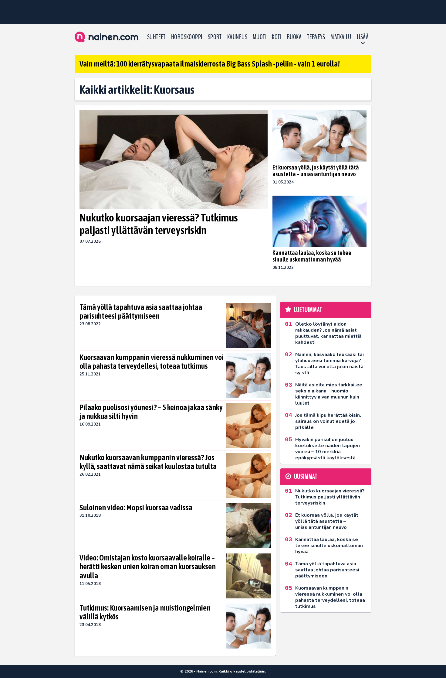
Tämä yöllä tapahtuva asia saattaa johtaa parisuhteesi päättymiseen (140, 312)
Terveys (316, 37)
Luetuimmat (308, 309)
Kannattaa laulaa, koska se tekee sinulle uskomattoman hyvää (311, 256)
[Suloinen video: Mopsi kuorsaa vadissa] (249, 525)
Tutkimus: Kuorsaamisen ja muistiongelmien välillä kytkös (145, 612)
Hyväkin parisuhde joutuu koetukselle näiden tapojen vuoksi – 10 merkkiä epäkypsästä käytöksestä (327, 448)
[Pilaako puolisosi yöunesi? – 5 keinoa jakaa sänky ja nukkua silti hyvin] (248, 425)
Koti (276, 37)
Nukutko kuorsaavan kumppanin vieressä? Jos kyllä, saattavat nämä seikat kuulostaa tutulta (148, 462)
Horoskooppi (186, 37)
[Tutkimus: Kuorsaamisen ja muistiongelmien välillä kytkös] (248, 626)
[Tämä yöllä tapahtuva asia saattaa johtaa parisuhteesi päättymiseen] (248, 325)
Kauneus (237, 37)
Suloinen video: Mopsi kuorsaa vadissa (135, 507)
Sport (215, 37)
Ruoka (294, 37)
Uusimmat (305, 476)
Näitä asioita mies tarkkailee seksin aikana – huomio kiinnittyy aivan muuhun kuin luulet (328, 394)
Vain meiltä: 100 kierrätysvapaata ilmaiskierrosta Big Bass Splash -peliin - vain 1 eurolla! (209, 63)
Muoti (259, 37)
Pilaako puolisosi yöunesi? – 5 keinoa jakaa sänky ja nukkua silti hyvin (151, 412)
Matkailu (340, 37)
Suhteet (156, 37)
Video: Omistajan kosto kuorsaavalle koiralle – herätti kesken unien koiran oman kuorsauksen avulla (147, 566)
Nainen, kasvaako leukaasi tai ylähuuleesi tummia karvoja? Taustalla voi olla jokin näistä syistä (329, 363)
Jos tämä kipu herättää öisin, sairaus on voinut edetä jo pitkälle (328, 421)
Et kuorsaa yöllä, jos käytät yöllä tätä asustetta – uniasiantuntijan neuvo (315, 170)
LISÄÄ (363, 37)
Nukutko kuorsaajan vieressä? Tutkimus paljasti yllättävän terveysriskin (158, 223)
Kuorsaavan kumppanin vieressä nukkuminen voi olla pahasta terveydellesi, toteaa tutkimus (151, 362)
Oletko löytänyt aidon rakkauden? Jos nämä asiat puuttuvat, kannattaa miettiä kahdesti (328, 333)
